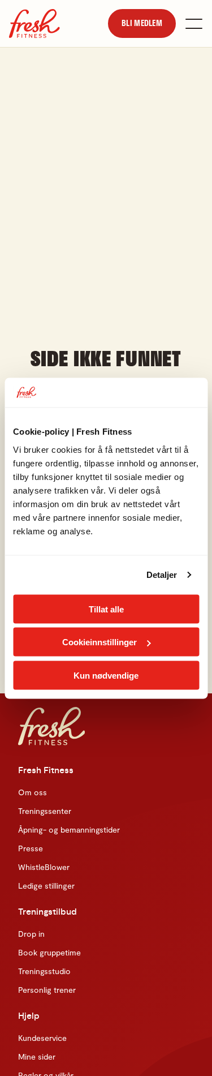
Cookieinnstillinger (99, 642)
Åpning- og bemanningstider (69, 829)
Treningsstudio (44, 971)
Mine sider (36, 1056)
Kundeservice (42, 1038)
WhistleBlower (44, 867)
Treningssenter (44, 811)
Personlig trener (47, 989)
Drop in (31, 933)
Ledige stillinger (46, 885)
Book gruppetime (49, 952)
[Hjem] (34, 23)
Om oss (32, 792)
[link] (142, 23)
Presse (30, 848)
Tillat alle (106, 609)
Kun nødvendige (106, 675)
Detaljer (162, 575)
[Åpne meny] (194, 24)
